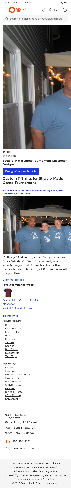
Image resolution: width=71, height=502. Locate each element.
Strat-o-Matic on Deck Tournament (25, 190)
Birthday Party (13, 391)
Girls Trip (10, 388)
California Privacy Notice (44, 471)
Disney (9, 367)
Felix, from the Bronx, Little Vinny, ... (33, 192)
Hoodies (10, 339)
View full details (13, 280)
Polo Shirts (11, 349)
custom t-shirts (51, 467)
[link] (17, 10)
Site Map (56, 463)
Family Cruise (13, 381)
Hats (8, 335)
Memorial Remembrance (19, 374)
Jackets (9, 342)
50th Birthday (13, 385)
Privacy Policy (21, 471)
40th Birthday (13, 395)
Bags (8, 325)
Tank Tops (11, 356)
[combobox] (35, 18)
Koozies (9, 345)
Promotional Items (41, 463)
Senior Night (12, 398)
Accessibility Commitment (19, 475)
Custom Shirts (13, 328)
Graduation (12, 378)
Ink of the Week (11, 315)
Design (20, 171)
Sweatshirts (12, 352)
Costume (10, 371)
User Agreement (44, 475)
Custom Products (19, 463)
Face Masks (12, 332)
